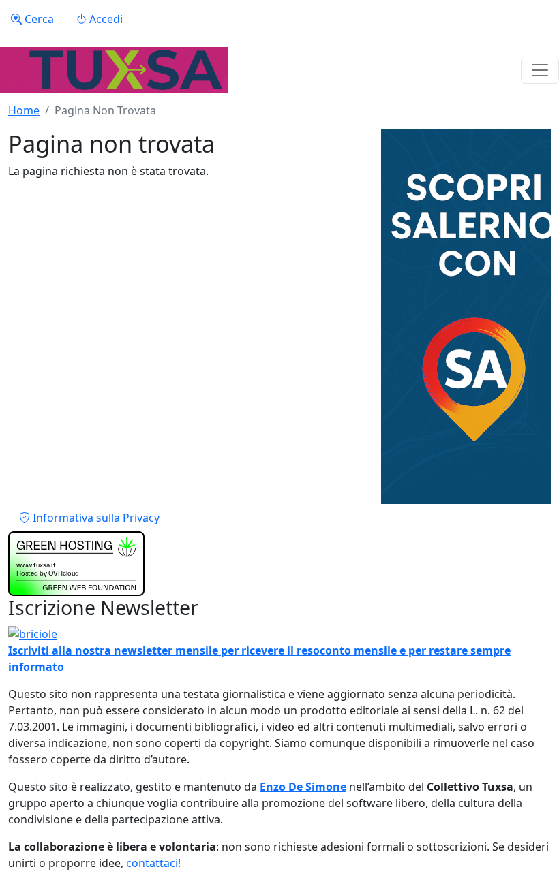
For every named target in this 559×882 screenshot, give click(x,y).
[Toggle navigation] (540, 70)
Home (24, 110)
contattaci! (153, 862)
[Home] (114, 70)
